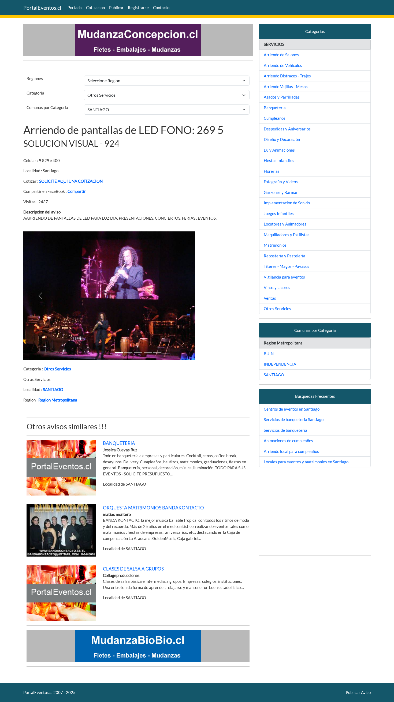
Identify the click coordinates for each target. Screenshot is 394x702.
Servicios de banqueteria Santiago (294, 419)
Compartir (77, 191)
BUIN (269, 353)
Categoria (35, 93)
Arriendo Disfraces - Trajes (287, 75)
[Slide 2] (138, 353)
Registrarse (138, 7)
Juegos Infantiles (279, 213)
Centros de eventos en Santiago (291, 409)
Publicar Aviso (358, 692)
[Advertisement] (315, 513)
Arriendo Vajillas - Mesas (286, 86)
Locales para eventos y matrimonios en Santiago (306, 461)
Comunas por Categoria (47, 107)
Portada (75, 7)
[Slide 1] (119, 353)
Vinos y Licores (277, 287)
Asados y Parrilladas (282, 97)
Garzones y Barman (281, 192)
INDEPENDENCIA (280, 364)
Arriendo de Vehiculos (283, 65)
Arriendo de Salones (281, 54)
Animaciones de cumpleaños (288, 440)
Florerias (272, 171)
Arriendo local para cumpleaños (291, 451)
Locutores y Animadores (285, 224)
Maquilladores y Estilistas (287, 234)
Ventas (270, 298)
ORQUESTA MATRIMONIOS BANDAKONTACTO (153, 507)
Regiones (35, 78)
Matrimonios (275, 245)
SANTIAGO (53, 389)
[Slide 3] (148, 353)
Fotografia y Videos (281, 181)
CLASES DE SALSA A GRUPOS (133, 569)
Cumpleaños (274, 118)
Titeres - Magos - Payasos (286, 266)
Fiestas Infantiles (279, 160)
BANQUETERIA (119, 443)
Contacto (161, 7)
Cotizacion (95, 7)
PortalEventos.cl (42, 7)
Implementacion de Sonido (287, 202)
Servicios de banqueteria (285, 430)
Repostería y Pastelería (284, 255)
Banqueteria (275, 107)
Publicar (116, 7)
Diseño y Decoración (282, 139)
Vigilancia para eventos (284, 277)
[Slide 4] (157, 353)
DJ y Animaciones (279, 150)
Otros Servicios (57, 368)
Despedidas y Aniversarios (287, 128)
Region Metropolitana (57, 399)
